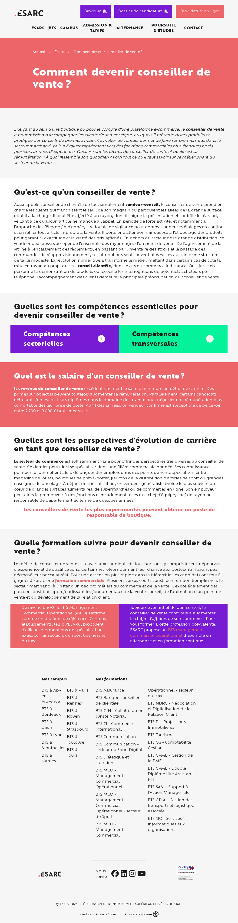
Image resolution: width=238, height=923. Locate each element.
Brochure (93, 11)
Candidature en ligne (200, 11)
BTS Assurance (110, 690)
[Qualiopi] (186, 872)
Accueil (39, 51)
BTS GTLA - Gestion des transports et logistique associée (171, 805)
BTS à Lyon (52, 734)
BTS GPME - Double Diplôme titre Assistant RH (170, 774)
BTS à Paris (77, 690)
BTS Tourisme (161, 734)
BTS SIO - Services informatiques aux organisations (166, 824)
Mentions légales (92, 914)
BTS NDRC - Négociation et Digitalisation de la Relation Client (172, 709)
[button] (156, 914)
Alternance (129, 27)
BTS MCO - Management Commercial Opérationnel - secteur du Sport (118, 805)
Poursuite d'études (163, 28)
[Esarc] (28, 12)
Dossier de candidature (140, 11)
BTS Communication (116, 736)
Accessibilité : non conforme (129, 914)
